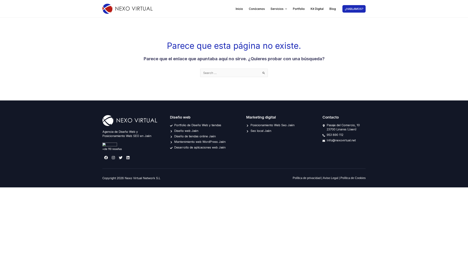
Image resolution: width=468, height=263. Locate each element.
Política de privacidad (307, 178)
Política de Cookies (353, 178)
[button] (285, 9)
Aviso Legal (331, 178)
